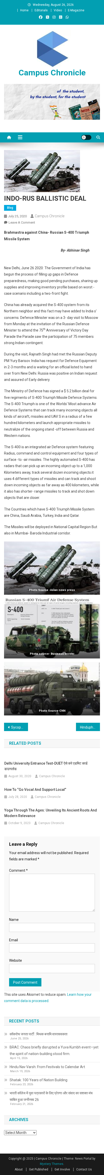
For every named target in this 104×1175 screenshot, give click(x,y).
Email (13, 940)
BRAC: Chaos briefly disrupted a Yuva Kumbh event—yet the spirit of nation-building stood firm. (54, 1050)
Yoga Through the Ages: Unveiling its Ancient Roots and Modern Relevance (50, 813)
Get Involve (62, 1169)
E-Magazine (76, 10)
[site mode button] (86, 137)
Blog (10, 207)
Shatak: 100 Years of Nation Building (38, 1080)
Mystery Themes (51, 1164)
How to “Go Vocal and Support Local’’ (35, 790)
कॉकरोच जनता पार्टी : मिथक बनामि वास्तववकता (38, 1034)
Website (15, 960)
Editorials (41, 10)
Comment (18, 870)
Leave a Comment (22, 222)
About (19, 1169)
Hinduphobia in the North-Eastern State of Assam (90, 727)
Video (58, 10)
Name (14, 920)
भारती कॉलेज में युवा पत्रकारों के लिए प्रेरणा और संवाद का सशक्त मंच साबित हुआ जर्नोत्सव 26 (51, 1096)
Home (24, 10)
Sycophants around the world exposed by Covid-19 (19, 727)
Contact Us (84, 1169)
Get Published (38, 1169)
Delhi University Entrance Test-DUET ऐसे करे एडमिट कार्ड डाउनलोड (46, 766)
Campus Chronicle (52, 72)
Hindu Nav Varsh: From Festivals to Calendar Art (47, 1067)
